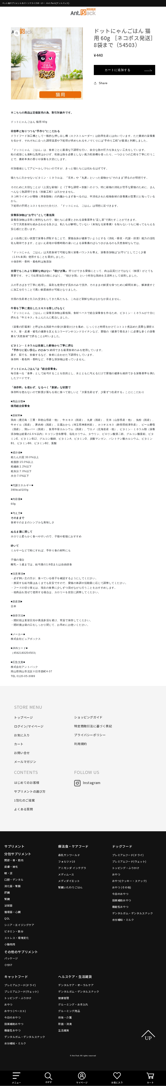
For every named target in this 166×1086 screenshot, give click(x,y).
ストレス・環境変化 (16, 938)
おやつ (116, 874)
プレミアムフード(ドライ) (128, 855)
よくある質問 (23, 809)
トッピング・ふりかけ (125, 868)
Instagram (91, 782)
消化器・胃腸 (12, 886)
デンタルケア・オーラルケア (76, 985)
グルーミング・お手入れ (73, 1004)
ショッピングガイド (88, 717)
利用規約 (80, 744)
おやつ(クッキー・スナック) (129, 881)
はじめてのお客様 (26, 782)
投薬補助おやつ (121, 900)
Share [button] (103, 83)
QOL (7, 918)
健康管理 (63, 998)
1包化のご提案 (24, 800)
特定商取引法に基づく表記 (93, 726)
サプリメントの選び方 (30, 791)
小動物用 (9, 944)
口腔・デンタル (13, 879)
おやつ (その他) (121, 887)
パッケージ (11, 958)
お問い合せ (22, 753)
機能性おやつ (120, 906)
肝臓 (7, 892)
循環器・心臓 (12, 912)
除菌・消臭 (65, 1024)
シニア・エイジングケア (19, 925)
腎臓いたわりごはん (70, 887)
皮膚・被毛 (11, 866)
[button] (16, 1078)
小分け (8, 965)
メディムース (66, 874)
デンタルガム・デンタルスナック (132, 913)
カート (19, 744)
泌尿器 (8, 905)
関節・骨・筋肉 (13, 860)
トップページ (23, 717)
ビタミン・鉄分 (13, 931)
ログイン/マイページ (29, 726)
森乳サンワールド (69, 855)
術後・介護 (65, 1017)
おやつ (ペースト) (15, 1011)
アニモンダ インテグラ (72, 868)
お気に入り (22, 735)
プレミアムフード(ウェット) (129, 861)
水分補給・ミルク (123, 919)
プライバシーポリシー (90, 735)
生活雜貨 (63, 1030)
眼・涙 (8, 873)
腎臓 (7, 899)
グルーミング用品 (69, 1011)
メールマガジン (25, 761)
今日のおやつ (120, 894)
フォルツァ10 (66, 861)
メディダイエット (69, 881)
